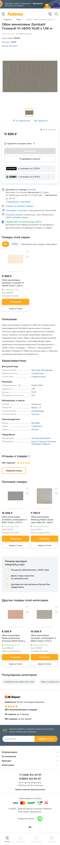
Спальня (42, 441)
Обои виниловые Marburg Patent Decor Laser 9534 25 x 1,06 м (42, 520)
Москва (32, 189)
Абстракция (46, 370)
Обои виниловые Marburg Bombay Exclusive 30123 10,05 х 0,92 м (13, 638)
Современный (38, 376)
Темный (35, 414)
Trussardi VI (36, 426)
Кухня (34, 441)
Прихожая (36, 444)
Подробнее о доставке (18, 201)
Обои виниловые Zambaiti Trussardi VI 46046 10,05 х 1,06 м (13, 283)
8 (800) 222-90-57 (30, 778)
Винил (34, 407)
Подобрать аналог (30, 158)
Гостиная (51, 441)
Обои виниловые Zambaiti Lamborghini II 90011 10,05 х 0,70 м (14, 520)
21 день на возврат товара (19, 206)
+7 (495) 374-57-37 (30, 775)
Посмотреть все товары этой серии (39, 244)
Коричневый (37, 411)
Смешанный (37, 373)
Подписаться (46, 739)
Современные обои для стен (19, 681)
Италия (34, 429)
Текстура (35, 370)
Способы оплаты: (15, 214)
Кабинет (46, 444)
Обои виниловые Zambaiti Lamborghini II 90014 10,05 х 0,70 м (43, 638)
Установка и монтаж (17, 210)
